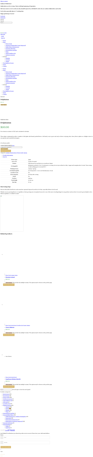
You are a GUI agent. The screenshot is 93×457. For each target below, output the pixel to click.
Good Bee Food (20, 325)
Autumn (8, 152)
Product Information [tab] (8, 155)
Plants (7, 51)
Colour (2, 145)
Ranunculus (8, 418)
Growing (8, 59)
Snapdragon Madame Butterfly (13, 379)
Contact (5, 66)
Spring (25, 152)
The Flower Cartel (11, 429)
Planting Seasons (7, 405)
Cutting (7, 61)
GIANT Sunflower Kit (11, 53)
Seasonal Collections (10, 48)
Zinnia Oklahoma (10, 327)
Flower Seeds (9, 43)
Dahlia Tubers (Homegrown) (12, 47)
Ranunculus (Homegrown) (12, 419)
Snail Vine (8, 427)
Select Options (3, 104)
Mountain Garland (10, 277)
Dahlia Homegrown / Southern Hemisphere (16, 416)
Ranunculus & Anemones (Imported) (14, 421)
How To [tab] (5, 156)
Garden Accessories (10, 55)
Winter (7, 411)
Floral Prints (6, 395)
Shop (4, 42)
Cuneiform (7, 430)
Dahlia (7, 426)
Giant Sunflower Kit (7, 400)
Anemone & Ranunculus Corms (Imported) (16, 45)
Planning (8, 58)
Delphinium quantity (5, 147)
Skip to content (4, 1)
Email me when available (5, 150)
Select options (9, 282)
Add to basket (4, 148)
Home (4, 40)
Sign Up (3, 38)
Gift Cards (5, 402)
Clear (13, 145)
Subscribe (3, 34)
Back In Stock (13, 152)
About (4, 64)
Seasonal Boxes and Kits (11, 50)
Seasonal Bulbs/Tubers (8, 415)
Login (2, 36)
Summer (28, 325)
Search (2, 19)
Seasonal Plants (6, 424)
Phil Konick (12, 430)
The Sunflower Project (8, 63)
